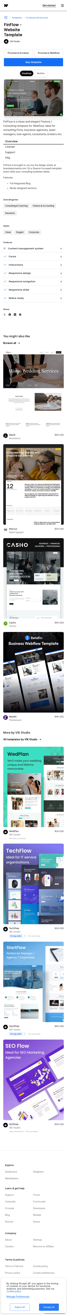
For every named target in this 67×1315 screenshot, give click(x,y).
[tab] (33, 141)
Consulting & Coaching (16, 205)
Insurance (10, 213)
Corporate (34, 232)
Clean (8, 232)
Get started (49, 5)
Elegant (20, 232)
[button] (62, 5)
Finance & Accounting (43, 205)
